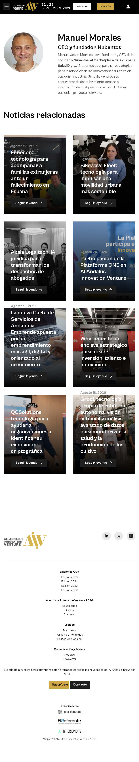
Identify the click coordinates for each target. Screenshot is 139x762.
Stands (69, 610)
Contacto (69, 614)
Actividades (69, 605)
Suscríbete (60, 684)
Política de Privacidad (69, 634)
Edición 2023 (69, 585)
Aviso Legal (69, 630)
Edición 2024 (69, 581)
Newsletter (69, 659)
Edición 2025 (69, 577)
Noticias (69, 654)
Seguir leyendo (26, 203)
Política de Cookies (69, 639)
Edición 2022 (69, 590)
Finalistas (82, 6)
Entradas (105, 6)
